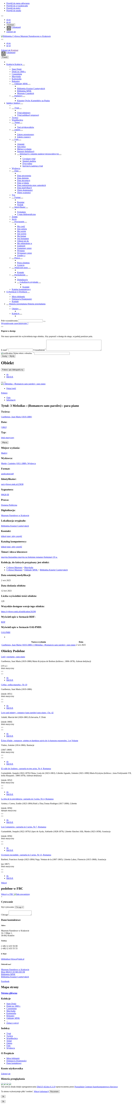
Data (16, 171)
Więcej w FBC (7, 894)
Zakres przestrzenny (25, 134)
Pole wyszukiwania (9, 321)
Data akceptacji (23, 180)
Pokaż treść (11, 388)
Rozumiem (54, 1092)
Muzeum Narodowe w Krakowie (15, 515)
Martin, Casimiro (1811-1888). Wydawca (18, 463)
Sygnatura (21, 212)
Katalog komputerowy (21, 289)
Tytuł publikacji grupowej (28, 115)
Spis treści (21, 146)
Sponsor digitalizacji (25, 151)
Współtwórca (17, 120)
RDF (3, 622)
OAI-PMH (5, 632)
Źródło (15, 217)
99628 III (5, 494)
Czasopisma (17, 74)
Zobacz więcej (12, 1023)
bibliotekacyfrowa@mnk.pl (12, 959)
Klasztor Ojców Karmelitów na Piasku (33, 100)
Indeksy (10, 103)
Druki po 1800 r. (19, 71)
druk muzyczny (7, 437)
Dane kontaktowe (13, 1063)
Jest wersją (21, 234)
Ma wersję (21, 231)
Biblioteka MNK (24, 91)
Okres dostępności (25, 190)
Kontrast (10, 25)
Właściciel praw (21, 267)
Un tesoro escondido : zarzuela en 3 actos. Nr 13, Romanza (26, 855)
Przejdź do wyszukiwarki (17, 6)
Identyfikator (20, 207)
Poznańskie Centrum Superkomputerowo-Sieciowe (96, 1087)
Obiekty (15, 309)
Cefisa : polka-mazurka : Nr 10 (14, 685)
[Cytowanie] (5, 382)
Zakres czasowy (24, 137)
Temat (17, 122)
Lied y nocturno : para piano (13, 657)
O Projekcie (11, 292)
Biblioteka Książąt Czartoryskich (31, 88)
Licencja (20, 265)
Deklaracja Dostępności (22, 299)
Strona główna (9, 993)
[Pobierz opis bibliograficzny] (2, 673)
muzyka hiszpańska (9, 557)
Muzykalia (16, 76)
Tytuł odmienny (24, 113)
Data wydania (23, 183)
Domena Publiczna (9, 505)
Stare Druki (17, 69)
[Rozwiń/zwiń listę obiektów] (13, 84)
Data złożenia (23, 178)
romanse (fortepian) (44, 557)
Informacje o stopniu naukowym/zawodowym (39, 154)
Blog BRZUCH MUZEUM (13, 972)
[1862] (4, 427)
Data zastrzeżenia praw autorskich (31, 185)
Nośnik (20, 205)
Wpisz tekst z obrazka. (23, 353)
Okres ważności (24, 192)
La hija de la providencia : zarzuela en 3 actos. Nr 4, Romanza (27, 799)
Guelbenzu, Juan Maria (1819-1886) (16, 417)
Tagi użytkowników (25, 127)
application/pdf (7, 474)
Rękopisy (16, 81)
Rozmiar (20, 202)
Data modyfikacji (24, 188)
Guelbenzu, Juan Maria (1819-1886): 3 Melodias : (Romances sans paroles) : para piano (38, 645)
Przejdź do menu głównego (18, 3)
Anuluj (4, 356)
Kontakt (20, 272)
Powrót (4, 57)
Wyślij (12, 356)
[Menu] (2, 15)
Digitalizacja (22, 280)
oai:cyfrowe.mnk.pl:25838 (12, 484)
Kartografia (16, 79)
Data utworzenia (24, 175)
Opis (16, 139)
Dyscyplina (27, 163)
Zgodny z (21, 255)
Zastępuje (21, 246)
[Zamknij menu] (2, 39)
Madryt (4, 453)
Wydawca (16, 168)
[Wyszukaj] (44, 321)
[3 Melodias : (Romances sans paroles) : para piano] (23, 384)
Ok (3, 1097)
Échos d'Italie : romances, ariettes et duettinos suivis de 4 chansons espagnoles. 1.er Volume (39, 740)
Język (14, 219)
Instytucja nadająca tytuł (32, 166)
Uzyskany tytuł (28, 159)
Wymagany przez (24, 253)
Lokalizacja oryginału (29, 282)
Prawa (17, 258)
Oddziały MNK (21, 84)
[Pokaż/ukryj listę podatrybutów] (13, 108)
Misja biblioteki (18, 296)
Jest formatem (23, 238)
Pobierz (4, 393)
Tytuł (16, 108)
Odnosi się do (23, 241)
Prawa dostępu (23, 263)
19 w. (55, 557)
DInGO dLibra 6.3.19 (46, 1087)
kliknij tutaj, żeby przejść (11, 536)
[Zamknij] (2, 326)
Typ (13, 195)
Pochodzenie (20, 275)
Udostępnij (16, 27)
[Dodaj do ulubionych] (2, 382)
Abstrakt (20, 144)
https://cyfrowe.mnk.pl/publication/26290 (18, 611)
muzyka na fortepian (27, 557)
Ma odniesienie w (24, 243)
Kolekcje (10, 64)
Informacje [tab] (11, 400)
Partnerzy (18, 96)
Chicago (4, 915)
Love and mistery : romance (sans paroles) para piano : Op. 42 (27, 712)
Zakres (17, 130)
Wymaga (21, 250)
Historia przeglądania (18, 304)
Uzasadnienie (39, 350)
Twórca (15, 117)
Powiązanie (19, 221)
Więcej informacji (41, 1091)
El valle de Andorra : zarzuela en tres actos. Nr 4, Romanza (26, 768)
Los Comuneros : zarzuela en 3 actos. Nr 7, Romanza (23, 827)
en (10, 20)
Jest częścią (22, 229)
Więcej (4, 883)
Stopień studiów (29, 161)
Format (17, 197)
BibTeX (9, 377)
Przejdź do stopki (13, 10)
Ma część (21, 226)
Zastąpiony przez (24, 248)
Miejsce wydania (24, 149)
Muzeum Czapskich (25, 93)
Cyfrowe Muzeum (14, 567)
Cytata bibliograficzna (26, 214)
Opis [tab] (8, 397)
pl (7, 20)
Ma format (21, 236)
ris (7, 374)
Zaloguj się (11, 32)
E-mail (4, 350)
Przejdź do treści (13, 8)
